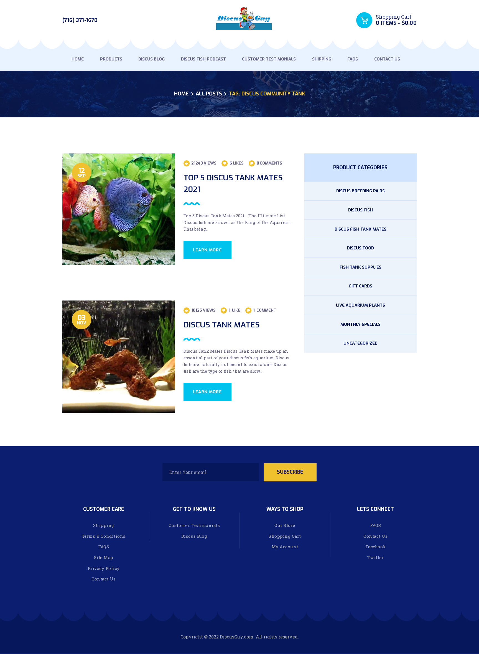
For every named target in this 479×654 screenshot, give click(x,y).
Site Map (103, 557)
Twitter (375, 557)
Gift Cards (360, 286)
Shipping (103, 525)
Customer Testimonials (194, 525)
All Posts (209, 93)
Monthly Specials (360, 324)
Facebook (375, 546)
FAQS (103, 546)
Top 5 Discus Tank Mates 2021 (233, 184)
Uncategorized (360, 343)
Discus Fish (360, 210)
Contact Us (103, 579)
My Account (285, 546)
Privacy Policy (104, 568)
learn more (207, 250)
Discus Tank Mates (222, 325)
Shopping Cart (285, 536)
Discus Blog (194, 536)
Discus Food (360, 248)
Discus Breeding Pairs (360, 191)
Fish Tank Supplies (360, 267)
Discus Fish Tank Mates (360, 229)
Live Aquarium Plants (360, 305)
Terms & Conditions (104, 536)
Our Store (284, 525)
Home (181, 94)
